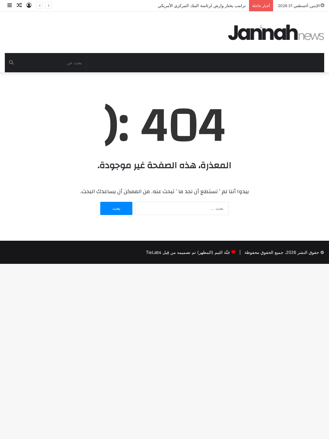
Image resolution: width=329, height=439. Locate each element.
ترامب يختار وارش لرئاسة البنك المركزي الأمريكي (202, 5)
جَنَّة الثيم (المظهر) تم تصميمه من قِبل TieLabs (188, 252)
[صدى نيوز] (276, 32)
